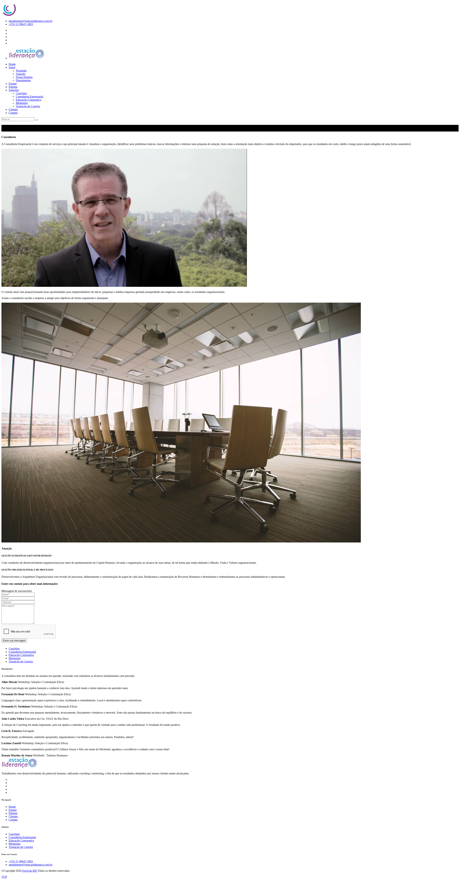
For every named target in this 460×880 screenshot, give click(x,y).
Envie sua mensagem (14, 640)
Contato (13, 112)
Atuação (20, 73)
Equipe (13, 83)
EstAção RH (30, 870)
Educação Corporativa (28, 99)
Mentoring (22, 103)
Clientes (13, 109)
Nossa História (24, 77)
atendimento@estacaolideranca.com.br (30, 20)
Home (12, 64)
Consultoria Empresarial (29, 96)
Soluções (14, 90)
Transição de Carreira (28, 106)
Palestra (13, 86)
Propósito (21, 70)
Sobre (12, 67)
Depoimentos (23, 80)
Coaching (21, 93)
